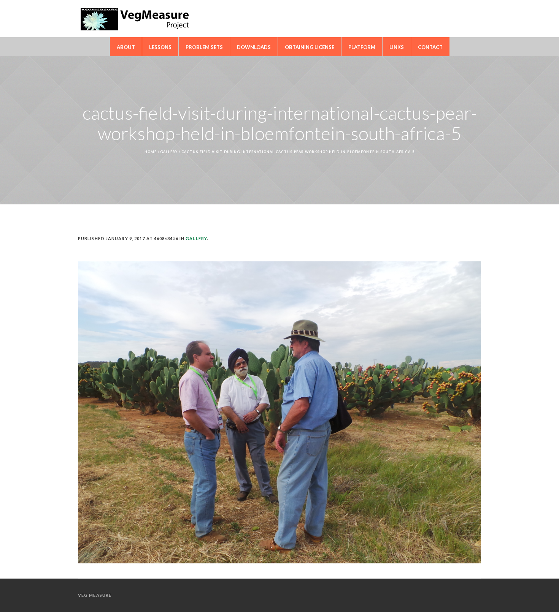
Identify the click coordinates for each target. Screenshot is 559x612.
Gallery (168, 152)
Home (151, 152)
